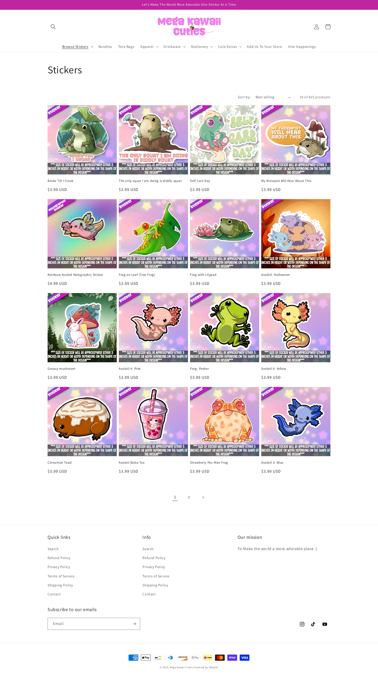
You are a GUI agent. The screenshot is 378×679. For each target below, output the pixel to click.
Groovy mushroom (62, 369)
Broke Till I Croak (61, 181)
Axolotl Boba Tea (132, 463)
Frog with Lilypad (203, 275)
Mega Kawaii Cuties (181, 667)
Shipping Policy (60, 585)
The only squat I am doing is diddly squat (150, 181)
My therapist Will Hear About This (286, 181)
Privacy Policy (59, 567)
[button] (53, 26)
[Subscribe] (134, 624)
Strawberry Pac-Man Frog (209, 463)
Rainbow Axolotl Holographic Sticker (75, 275)
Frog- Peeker (199, 369)
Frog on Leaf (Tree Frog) (137, 275)
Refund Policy (59, 557)
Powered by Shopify (206, 667)
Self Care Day (200, 181)
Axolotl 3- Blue (272, 463)
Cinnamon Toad (60, 463)
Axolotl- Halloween (275, 275)
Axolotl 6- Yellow (273, 369)
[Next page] (203, 497)
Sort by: (244, 97)
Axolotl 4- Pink (130, 369)
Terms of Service (61, 576)
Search (53, 548)
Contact (54, 594)
